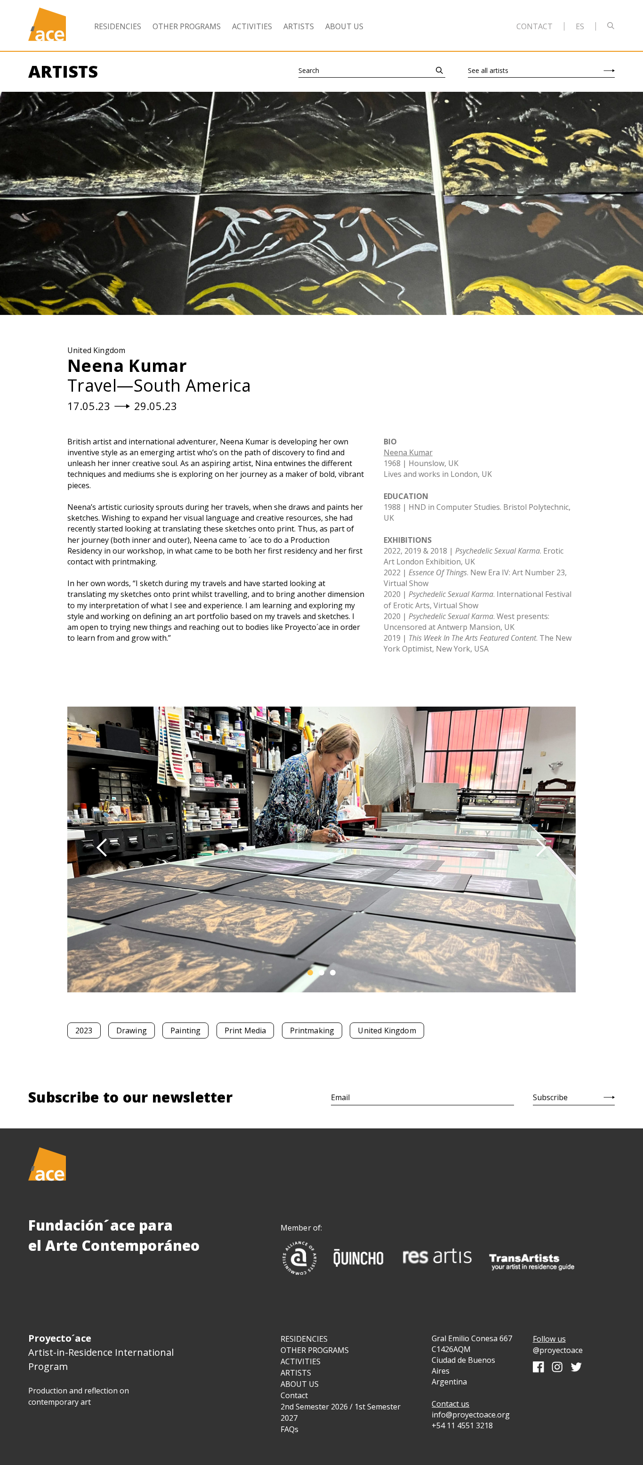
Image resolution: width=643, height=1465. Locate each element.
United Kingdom (387, 1030)
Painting (185, 1030)
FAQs (289, 1429)
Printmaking (312, 1030)
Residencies (117, 26)
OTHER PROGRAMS (315, 1350)
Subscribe (550, 1097)
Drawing (131, 1030)
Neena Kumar (408, 452)
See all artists (488, 70)
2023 (84, 1030)
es (580, 26)
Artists (298, 26)
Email (340, 1097)
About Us (344, 26)
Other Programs (187, 26)
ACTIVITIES (301, 1361)
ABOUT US (300, 1384)
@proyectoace (558, 1350)
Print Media (245, 1030)
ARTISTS (296, 1373)
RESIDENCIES (304, 1339)
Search (308, 70)
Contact (534, 26)
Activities (252, 26)
